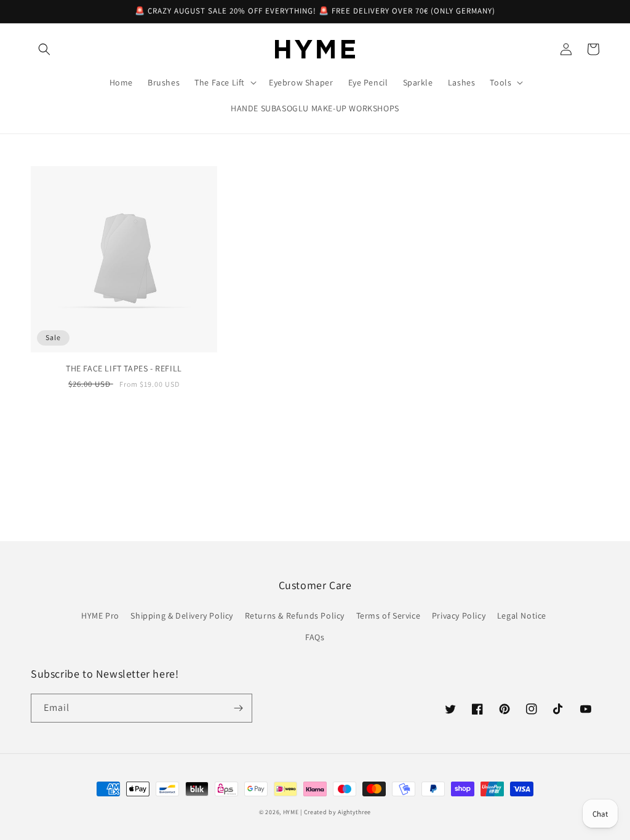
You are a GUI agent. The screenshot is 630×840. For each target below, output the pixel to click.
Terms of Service (388, 615)
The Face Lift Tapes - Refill (124, 368)
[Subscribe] (238, 708)
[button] (44, 49)
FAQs (314, 637)
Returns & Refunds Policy (295, 615)
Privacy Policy (458, 615)
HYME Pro (100, 615)
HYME (291, 812)
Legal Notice (521, 615)
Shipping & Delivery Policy (181, 615)
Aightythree (354, 812)
